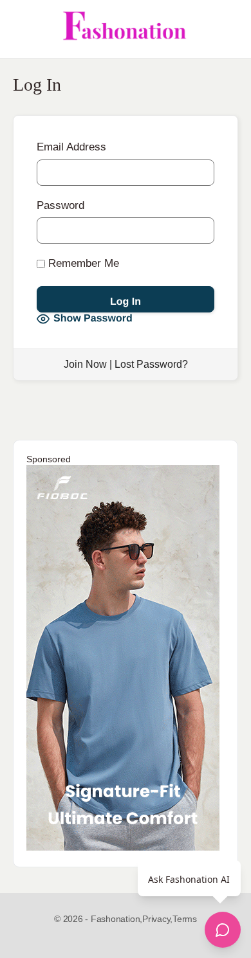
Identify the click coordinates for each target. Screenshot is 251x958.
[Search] (227, 29)
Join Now (85, 364)
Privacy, (157, 919)
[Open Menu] (20, 29)
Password (60, 205)
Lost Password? (151, 364)
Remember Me (82, 263)
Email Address (71, 147)
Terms (184, 919)
